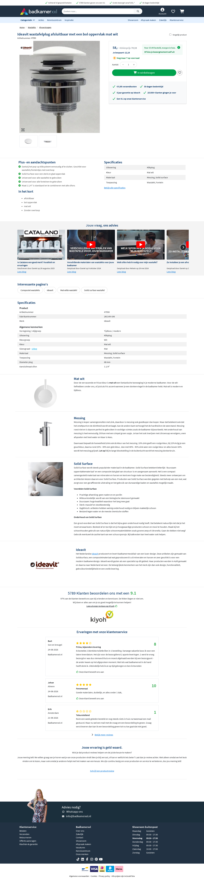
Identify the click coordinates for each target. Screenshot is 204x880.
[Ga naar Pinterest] (96, 859)
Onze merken (82, 854)
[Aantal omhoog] (134, 64)
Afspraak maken (148, 20)
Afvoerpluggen (45, 27)
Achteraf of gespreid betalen (60, 3)
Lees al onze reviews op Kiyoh (100, 606)
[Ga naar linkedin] (82, 859)
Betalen (23, 830)
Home (22, 27)
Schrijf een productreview (102, 770)
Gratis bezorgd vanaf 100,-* (123, 3)
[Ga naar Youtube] (101, 859)
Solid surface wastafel (94, 290)
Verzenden (24, 834)
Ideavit (50, 290)
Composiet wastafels (30, 290)
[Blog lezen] (41, 245)
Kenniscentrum (54, 20)
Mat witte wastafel (68, 290)
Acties (41, 20)
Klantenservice (176, 20)
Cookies (94, 876)
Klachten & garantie (28, 844)
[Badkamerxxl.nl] (38, 11)
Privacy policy (104, 876)
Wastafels (32, 27)
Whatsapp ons (74, 811)
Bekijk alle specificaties (114, 187)
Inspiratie (69, 20)
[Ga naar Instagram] (92, 859)
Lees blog (21, 271)
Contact (79, 837)
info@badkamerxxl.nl (78, 816)
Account (162, 13)
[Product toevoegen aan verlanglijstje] (179, 72)
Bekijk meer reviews (104, 734)
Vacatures (80, 847)
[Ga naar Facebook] (87, 859)
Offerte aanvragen (27, 840)
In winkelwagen (146, 72)
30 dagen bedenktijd (150, 3)
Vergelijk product (180, 35)
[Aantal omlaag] (123, 64)
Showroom (133, 20)
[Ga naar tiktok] (78, 859)
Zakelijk (163, 20)
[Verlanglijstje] (173, 12)
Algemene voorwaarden (79, 876)
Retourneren (25, 837)
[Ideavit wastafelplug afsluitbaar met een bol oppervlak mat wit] (59, 87)
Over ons (80, 830)
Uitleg (34, 348)
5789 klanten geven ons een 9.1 (92, 3)
